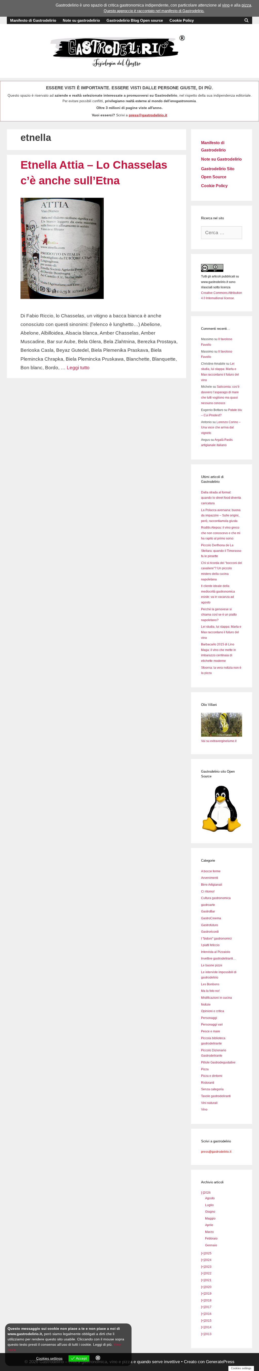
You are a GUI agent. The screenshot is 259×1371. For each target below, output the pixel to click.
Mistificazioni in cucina (216, 997)
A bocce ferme (211, 871)
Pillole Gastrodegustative (218, 1062)
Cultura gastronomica (216, 898)
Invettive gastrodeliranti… (218, 958)
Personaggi (209, 1018)
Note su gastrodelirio (81, 20)
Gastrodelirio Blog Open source (134, 20)
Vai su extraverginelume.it (218, 741)
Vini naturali (209, 1103)
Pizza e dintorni (211, 1076)
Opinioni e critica (212, 1011)
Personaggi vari (212, 1024)
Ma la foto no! (210, 991)
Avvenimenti (209, 878)
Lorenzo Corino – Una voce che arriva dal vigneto (221, 427)
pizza (246, 5)
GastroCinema (211, 918)
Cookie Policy (181, 20)
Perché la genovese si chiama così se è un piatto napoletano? (219, 614)
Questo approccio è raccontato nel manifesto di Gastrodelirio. (154, 11)
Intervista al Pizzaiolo (215, 952)
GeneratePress (220, 1361)
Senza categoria (212, 1089)
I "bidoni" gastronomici (216, 938)
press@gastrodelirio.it (148, 115)
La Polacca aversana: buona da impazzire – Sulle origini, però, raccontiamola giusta (221, 515)
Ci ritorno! (207, 891)
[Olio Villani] (221, 735)
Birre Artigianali (211, 884)
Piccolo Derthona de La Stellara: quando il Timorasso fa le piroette (221, 550)
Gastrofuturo (209, 925)
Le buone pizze (211, 965)
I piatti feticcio (210, 945)
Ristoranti (207, 1082)
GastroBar (208, 911)
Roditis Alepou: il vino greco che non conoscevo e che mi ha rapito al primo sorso (220, 533)
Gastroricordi (210, 931)
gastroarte (208, 905)
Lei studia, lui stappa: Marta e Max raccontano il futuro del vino (221, 632)
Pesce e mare (210, 1031)
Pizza (205, 1069)
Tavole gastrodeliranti (216, 1096)
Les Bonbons (210, 984)
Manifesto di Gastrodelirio (33, 20)
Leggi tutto (78, 367)
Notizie (206, 1004)
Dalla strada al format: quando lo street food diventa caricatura (221, 498)
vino (226, 5)
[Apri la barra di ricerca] (246, 20)
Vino (204, 1109)
